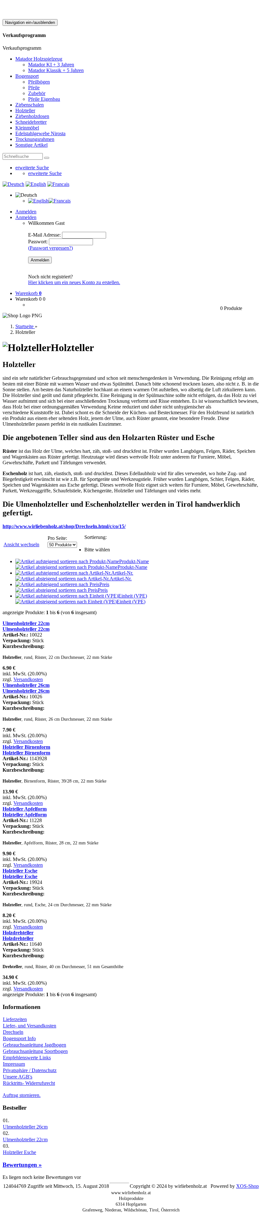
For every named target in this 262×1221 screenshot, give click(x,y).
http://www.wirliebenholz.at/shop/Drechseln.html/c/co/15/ (64, 526)
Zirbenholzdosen (32, 116)
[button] (26, 195)
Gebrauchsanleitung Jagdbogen (34, 1045)
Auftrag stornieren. (22, 1095)
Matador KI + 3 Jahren (51, 64)
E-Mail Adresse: (44, 235)
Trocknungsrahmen (34, 139)
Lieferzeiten (15, 1019)
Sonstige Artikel (31, 145)
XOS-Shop (247, 1186)
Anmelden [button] (25, 217)
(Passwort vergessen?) (50, 248)
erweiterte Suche (32, 167)
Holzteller (25, 110)
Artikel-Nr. (122, 573)
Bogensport (27, 76)
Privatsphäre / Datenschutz (30, 1070)
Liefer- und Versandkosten (29, 1025)
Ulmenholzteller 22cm (25, 1139)
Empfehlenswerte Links (27, 1057)
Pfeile (34, 87)
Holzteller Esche (19, 1152)
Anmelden (25, 211)
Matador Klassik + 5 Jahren (56, 70)
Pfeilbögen (39, 82)
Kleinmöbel (27, 127)
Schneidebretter (31, 122)
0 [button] (44, 299)
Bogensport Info (19, 1038)
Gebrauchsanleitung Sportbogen (35, 1051)
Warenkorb (28, 293)
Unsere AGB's (17, 1076)
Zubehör (36, 93)
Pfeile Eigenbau (44, 99)
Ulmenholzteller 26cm (25, 1126)
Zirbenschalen (29, 104)
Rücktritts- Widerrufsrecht (29, 1083)
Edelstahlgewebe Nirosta (40, 133)
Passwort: (38, 241)
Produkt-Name (134, 561)
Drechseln (13, 1032)
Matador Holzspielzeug (38, 59)
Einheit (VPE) (132, 596)
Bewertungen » (22, 1164)
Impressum (14, 1064)
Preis (104, 584)
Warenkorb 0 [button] (28, 299)
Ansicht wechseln (21, 544)
